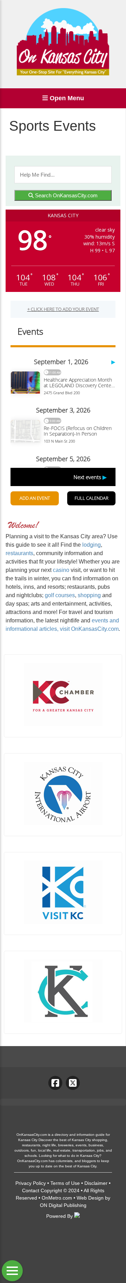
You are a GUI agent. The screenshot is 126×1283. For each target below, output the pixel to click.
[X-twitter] (73, 1083)
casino (61, 570)
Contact (30, 1190)
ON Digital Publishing (63, 1205)
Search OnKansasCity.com (66, 195)
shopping (89, 595)
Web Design (90, 1198)
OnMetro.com (57, 1198)
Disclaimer (95, 1183)
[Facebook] (55, 1083)
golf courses (60, 595)
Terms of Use (65, 1183)
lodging (91, 545)
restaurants (19, 553)
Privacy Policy (30, 1183)
